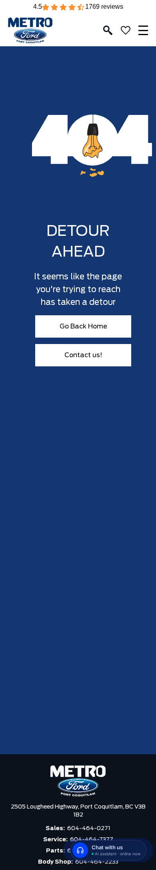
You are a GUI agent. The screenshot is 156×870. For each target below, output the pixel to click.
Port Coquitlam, (102, 807)
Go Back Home (83, 326)
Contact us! (83, 355)
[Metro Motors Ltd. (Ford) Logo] (30, 31)
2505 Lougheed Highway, (45, 807)
